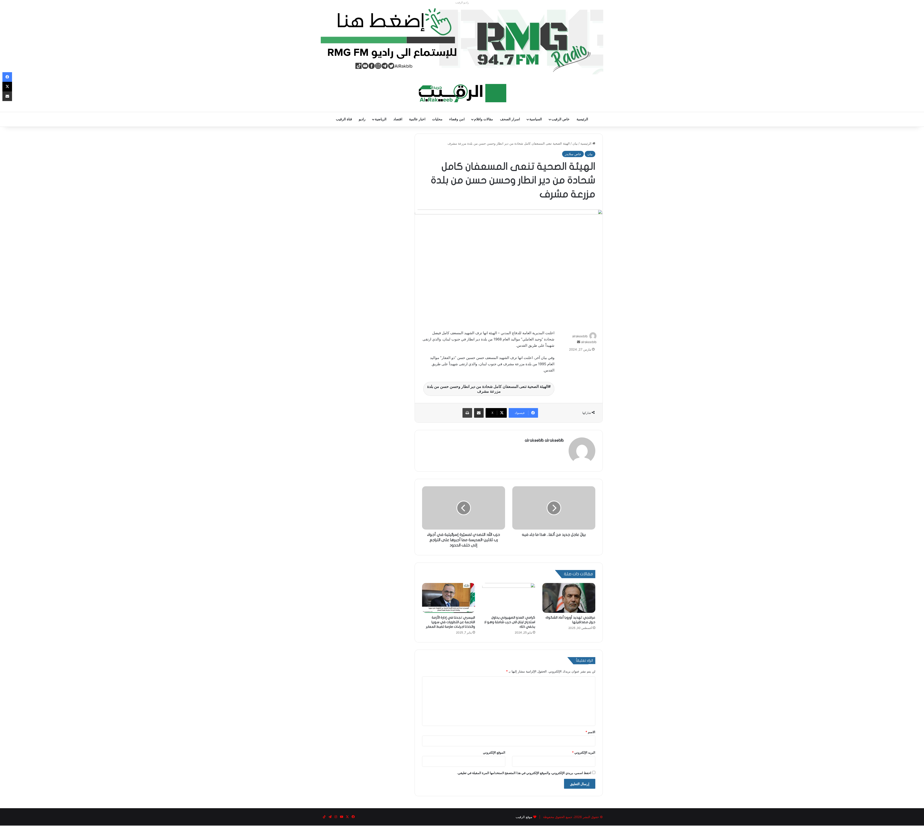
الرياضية (380, 119)
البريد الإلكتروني (583, 752)
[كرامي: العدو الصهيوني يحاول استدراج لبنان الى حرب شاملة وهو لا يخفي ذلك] (508, 598)
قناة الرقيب (344, 119)
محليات (437, 119)
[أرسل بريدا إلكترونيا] (578, 342)
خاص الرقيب (561, 119)
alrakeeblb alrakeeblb (544, 440)
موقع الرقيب (524, 817)
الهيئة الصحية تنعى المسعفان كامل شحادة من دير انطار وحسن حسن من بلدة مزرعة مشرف (487, 389)
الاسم (590, 732)
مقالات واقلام (483, 119)
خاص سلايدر (573, 154)
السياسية (535, 119)
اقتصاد (397, 119)
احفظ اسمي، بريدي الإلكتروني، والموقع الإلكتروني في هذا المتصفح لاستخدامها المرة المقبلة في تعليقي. (524, 773)
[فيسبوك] (7, 77)
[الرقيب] (462, 93)
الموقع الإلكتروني (494, 752)
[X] (7, 86)
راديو (362, 119)
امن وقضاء (457, 119)
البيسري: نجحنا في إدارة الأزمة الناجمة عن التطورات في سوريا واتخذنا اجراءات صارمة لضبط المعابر (450, 622)
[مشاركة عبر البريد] (479, 413)
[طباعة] (467, 413)
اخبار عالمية (417, 119)
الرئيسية (582, 119)
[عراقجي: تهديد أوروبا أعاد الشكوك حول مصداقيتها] (568, 598)
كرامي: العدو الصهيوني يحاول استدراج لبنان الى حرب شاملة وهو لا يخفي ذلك (509, 622)
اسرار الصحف (510, 119)
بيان (575, 143)
